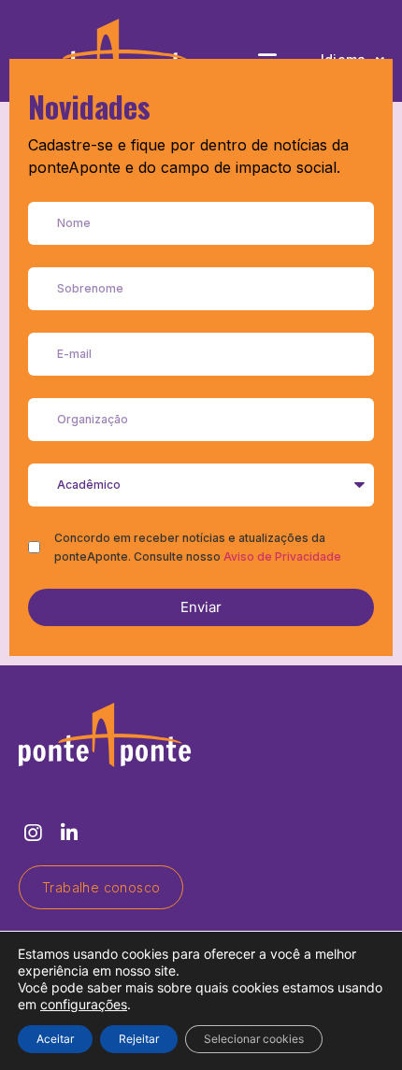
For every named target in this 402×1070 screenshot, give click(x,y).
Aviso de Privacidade (282, 556)
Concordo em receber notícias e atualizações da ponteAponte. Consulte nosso (197, 547)
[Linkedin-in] (68, 833)
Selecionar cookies (254, 1039)
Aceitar (55, 1039)
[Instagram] (32, 833)
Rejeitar (139, 1039)
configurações (83, 1004)
